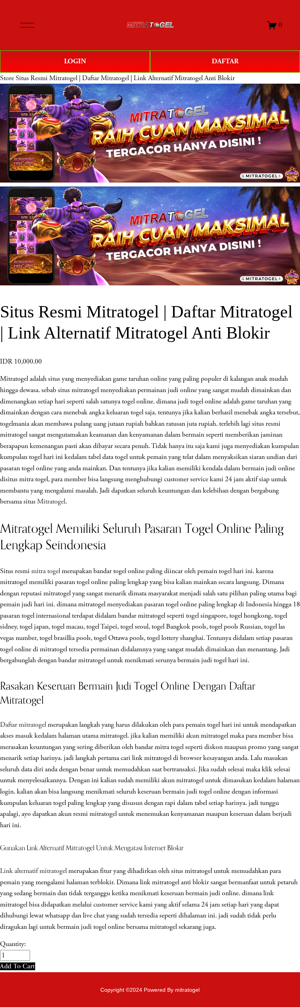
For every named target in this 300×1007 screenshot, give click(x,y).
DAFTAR (225, 61)
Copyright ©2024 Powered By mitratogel (150, 990)
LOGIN (75, 61)
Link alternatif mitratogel (33, 871)
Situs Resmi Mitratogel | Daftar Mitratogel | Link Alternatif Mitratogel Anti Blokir (125, 78)
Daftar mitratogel (23, 724)
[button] (17, 966)
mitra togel (45, 571)
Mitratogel (51, 501)
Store (7, 78)
